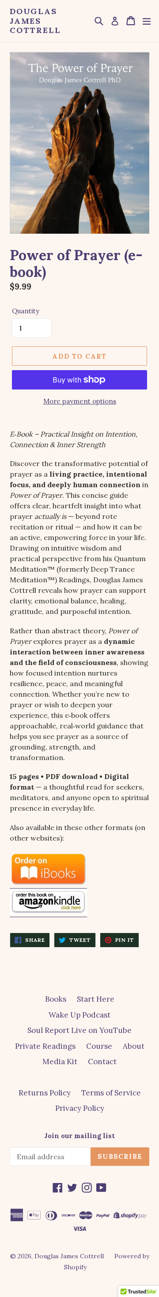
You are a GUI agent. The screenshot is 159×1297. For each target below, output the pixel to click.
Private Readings (45, 1046)
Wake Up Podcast (79, 1015)
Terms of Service (111, 1093)
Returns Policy (45, 1093)
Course (99, 1046)
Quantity (25, 311)
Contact (102, 1061)
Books (55, 999)
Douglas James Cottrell (35, 21)
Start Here (95, 999)
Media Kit (59, 1061)
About (133, 1046)
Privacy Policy (79, 1108)
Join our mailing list (79, 1136)
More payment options (79, 401)
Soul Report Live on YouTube (79, 1030)
